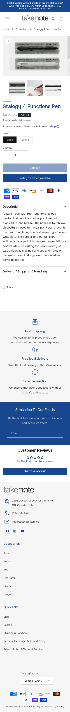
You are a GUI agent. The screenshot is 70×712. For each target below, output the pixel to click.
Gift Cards (9, 577)
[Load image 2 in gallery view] (35, 88)
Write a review (35, 471)
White (27, 140)
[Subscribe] (59, 433)
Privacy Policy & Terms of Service (23, 649)
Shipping (6, 120)
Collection (21, 29)
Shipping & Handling (15, 633)
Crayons (8, 594)
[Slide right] (66, 89)
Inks (6, 569)
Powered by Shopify (54, 706)
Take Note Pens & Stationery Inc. (29, 706)
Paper (7, 553)
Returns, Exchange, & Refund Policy (24, 641)
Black (11, 140)
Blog (6, 616)
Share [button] (9, 287)
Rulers (7, 586)
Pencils (8, 561)
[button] (7, 19)
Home (6, 29)
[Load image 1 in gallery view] (17, 88)
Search (8, 624)
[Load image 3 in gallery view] (53, 88)
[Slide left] (4, 89)
